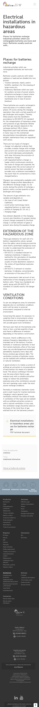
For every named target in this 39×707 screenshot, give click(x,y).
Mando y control (7, 511)
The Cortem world (25, 564)
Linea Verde (6, 569)
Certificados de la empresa (9, 549)
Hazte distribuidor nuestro (9, 545)
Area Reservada (7, 571)
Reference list (6, 547)
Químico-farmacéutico (26, 503)
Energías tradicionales (26, 511)
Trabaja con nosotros (8, 543)
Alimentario (24, 509)
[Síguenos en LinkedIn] (16, 673)
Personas (5, 537)
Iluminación (6, 501)
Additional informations (27, 562)
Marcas (5, 531)
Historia (5, 535)
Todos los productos (7, 521)
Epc (22, 528)
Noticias (23, 558)
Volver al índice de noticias (14, 468)
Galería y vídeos (7, 553)
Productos (6, 499)
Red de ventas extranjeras (9, 581)
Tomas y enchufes (7, 509)
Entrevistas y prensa (8, 551)
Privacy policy (20, 686)
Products (23, 560)
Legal (32, 686)
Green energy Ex (7, 515)
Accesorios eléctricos (8, 513)
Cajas (4, 503)
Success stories (24, 568)
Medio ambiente (7, 539)
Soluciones (24, 527)
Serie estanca (6, 519)
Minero (22, 505)
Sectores (24, 499)
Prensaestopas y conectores (9, 505)
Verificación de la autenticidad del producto (9, 563)
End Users (23, 531)
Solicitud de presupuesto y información (9, 566)
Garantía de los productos (9, 560)
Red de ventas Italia (8, 578)
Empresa (6, 527)
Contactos (6, 577)
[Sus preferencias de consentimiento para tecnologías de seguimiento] (35, 705)
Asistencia (6, 558)
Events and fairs (25, 566)
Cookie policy (27, 686)
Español (19, 4)
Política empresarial (8, 541)
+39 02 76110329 (21, 634)
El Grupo (5, 528)
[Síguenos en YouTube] (21, 673)
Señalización (6, 507)
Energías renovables (26, 513)
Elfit (4, 533)
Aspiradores (6, 517)
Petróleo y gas (24, 501)
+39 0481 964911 (21, 611)
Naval (22, 507)
